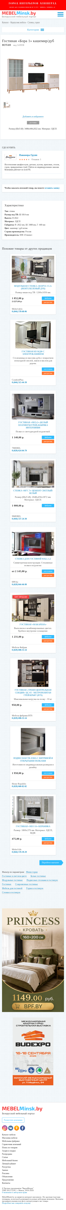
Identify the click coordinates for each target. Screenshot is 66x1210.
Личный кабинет (9, 1163)
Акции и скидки (9, 1151)
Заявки (5, 1170)
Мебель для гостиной (12, 888)
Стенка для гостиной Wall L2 (33, 558)
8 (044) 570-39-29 (19, 852)
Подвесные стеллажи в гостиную (42, 880)
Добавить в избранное (33, 116)
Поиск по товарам (9, 1147)
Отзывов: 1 (36, 159)
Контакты (6, 1183)
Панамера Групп (28, 155)
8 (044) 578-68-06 (19, 311)
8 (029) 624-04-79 (19, 450)
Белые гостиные (38, 876)
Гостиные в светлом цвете (14, 876)
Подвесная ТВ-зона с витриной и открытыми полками (33, 759)
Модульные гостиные (12, 880)
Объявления (7, 1176)
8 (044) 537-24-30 (19, 519)
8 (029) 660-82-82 (19, 786)
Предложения (8, 1180)
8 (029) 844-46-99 (19, 584)
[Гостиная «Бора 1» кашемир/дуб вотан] (33, 97)
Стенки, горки (34, 22)
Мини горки (32, 872)
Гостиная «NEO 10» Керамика (33, 826)
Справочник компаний (11, 1144)
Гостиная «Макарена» (33, 624)
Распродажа (7, 1154)
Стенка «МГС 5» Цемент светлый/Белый (33, 492)
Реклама (5, 1173)
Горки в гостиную (34, 888)
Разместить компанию (13, 1120)
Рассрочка (6, 1167)
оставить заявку (52, 188)
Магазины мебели (9, 1138)
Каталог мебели (8, 1134)
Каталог (5, 22)
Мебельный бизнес (10, 1160)
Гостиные (6, 884)
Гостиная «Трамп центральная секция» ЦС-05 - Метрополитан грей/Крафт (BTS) (33, 692)
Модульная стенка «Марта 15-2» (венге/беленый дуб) (33, 287)
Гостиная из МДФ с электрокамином (33, 352)
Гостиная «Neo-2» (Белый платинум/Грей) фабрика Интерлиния (33, 425)
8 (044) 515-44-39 (19, 382)
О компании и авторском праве (14, 1192)
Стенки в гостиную (11, 892)
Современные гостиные (26, 884)
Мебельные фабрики (10, 1141)
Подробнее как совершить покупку (16, 1203)
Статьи (5, 1157)
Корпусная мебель (18, 22)
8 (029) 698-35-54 (19, 650)
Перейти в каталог (50, 862)
